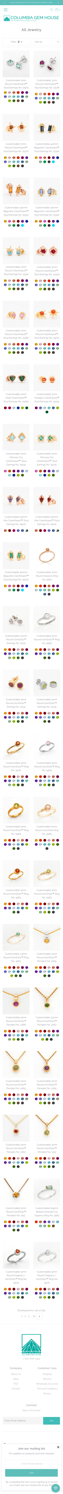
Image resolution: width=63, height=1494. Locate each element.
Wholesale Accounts (47, 1383)
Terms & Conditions (47, 1388)
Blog (15, 1379)
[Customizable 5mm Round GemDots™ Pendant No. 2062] (16, 1128)
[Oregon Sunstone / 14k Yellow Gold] (22, 1094)
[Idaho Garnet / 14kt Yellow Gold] (5, 407)
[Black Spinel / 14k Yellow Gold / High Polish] (49, 594)
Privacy (47, 1393)
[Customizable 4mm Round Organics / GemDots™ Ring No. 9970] (46, 1255)
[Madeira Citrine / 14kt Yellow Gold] (9, 471)
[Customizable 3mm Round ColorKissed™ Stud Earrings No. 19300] (46, 250)
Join (51, 1420)
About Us (16, 1374)
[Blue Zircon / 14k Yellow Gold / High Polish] (40, 590)
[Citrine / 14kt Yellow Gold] (5, 92)
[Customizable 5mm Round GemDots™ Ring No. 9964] (16, 873)
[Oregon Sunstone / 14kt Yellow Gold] (13, 92)
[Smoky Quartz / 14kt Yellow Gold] (18, 100)
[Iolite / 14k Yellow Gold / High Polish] (9, 653)
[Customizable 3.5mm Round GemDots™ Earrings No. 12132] (16, 619)
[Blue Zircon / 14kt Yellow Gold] (18, 96)
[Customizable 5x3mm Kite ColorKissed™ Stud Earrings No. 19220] (16, 500)
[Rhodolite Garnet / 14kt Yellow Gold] (9, 407)
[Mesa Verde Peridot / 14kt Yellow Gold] (9, 100)
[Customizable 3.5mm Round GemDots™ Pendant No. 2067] (46, 1000)
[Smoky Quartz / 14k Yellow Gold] (18, 1103)
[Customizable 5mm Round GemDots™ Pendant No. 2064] (46, 1064)
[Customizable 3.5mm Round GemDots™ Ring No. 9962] (16, 937)
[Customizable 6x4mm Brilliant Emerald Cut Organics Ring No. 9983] (46, 1191)
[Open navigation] (7, 10)
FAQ (16, 1383)
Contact (16, 1388)
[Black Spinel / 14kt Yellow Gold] (22, 100)
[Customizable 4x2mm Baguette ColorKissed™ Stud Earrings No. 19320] (46, 191)
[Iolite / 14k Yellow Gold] (9, 1098)
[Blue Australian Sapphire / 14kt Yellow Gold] (57, 157)
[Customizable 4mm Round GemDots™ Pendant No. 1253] (46, 1128)
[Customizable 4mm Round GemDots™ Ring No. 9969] (46, 746)
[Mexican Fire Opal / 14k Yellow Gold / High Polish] (40, 585)
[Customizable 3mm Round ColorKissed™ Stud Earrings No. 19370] (16, 127)
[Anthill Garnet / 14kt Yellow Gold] (49, 157)
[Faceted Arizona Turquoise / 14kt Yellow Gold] (53, 161)
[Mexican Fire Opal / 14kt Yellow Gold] (18, 92)
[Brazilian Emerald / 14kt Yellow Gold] (44, 161)
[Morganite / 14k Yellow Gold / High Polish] (18, 649)
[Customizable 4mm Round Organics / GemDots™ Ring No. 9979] (16, 1255)
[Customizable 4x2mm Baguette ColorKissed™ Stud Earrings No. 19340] (46, 127)
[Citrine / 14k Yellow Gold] (5, 1094)
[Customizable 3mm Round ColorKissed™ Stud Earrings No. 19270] (46, 314)
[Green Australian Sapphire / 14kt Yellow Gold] (26, 407)
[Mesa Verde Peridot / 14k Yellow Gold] (9, 1103)
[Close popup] (58, 1447)
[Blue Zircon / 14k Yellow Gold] (18, 1098)
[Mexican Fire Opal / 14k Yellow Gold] (9, 1094)
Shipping (47, 1374)
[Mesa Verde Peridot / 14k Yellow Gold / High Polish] (53, 590)
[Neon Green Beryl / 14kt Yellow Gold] (13, 96)
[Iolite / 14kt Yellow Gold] (5, 96)
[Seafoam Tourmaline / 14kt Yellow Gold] (9, 475)
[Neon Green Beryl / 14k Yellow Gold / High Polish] (44, 590)
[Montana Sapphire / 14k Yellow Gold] (22, 1098)
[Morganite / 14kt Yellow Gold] (9, 92)
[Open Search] (51, 9)
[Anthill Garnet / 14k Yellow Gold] (13, 1094)
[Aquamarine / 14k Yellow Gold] (13, 1098)
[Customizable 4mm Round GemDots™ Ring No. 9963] (46, 873)
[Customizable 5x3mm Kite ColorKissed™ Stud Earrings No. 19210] (46, 500)
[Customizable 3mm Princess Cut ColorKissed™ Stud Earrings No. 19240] (16, 437)
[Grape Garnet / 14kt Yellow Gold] (22, 92)
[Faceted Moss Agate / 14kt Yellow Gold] (26, 530)
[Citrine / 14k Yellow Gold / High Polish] (36, 585)
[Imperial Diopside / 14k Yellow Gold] (13, 1103)
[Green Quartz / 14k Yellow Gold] (26, 1098)
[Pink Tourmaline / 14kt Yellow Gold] (40, 157)
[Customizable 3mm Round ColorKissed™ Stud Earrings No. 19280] (16, 314)
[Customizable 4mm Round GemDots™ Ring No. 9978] (16, 746)
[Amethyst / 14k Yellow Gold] (5, 1098)
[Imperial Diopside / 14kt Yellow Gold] (13, 100)
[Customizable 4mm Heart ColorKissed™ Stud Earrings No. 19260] (16, 377)
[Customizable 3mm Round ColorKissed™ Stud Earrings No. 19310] (16, 250)
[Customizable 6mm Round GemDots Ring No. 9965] (46, 810)
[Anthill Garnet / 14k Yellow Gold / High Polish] (44, 585)
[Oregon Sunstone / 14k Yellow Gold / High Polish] (49, 585)
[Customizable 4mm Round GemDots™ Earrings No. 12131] (16, 683)
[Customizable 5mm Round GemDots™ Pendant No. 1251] (16, 1191)
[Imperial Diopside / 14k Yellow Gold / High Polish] (57, 590)
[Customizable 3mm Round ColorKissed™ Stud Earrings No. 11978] (46, 63)
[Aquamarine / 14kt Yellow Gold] (9, 96)
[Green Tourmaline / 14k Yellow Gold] (9, 1297)
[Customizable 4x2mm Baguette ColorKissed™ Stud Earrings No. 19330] (16, 191)
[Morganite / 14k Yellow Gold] (18, 1094)
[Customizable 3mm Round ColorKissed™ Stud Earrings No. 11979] (16, 63)
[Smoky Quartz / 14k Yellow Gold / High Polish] (53, 1225)
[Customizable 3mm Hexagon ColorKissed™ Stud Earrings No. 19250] (46, 377)
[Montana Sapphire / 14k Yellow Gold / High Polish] (44, 594)
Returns (47, 1379)
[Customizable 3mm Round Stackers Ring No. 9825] (46, 555)
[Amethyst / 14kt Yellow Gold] (26, 92)
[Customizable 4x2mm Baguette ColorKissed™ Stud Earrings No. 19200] (16, 555)
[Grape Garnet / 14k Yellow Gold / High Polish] (53, 585)
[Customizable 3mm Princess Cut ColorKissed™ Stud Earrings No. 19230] (46, 437)
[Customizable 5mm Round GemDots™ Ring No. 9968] (16, 810)
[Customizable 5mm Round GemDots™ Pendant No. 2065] (16, 1064)
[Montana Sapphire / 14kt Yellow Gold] (22, 96)
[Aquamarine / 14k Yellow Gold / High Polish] (36, 590)
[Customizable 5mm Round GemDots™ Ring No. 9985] (46, 619)
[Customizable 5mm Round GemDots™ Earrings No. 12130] (46, 683)
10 (34, 1316)
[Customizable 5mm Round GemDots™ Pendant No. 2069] (46, 937)
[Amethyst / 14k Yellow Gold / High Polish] (57, 585)
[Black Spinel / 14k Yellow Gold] (22, 1103)
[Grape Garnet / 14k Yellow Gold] (26, 1094)
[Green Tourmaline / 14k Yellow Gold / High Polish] (49, 590)
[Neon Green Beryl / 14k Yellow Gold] (26, 1293)
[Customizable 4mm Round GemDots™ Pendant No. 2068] (16, 1000)
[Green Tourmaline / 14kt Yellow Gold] (26, 96)
